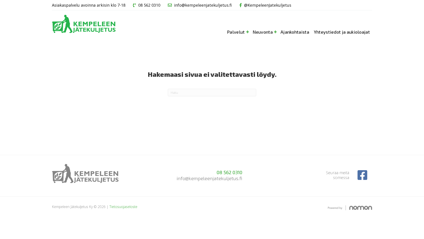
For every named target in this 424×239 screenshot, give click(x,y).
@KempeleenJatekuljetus (267, 5)
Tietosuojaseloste (123, 206)
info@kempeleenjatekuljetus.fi (203, 5)
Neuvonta (263, 32)
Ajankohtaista (294, 32)
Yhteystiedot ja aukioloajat (342, 32)
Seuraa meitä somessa (337, 175)
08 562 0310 (149, 5)
